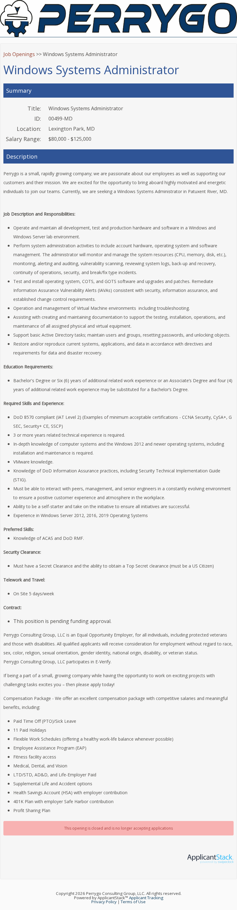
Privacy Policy (104, 901)
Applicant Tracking (146, 897)
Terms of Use (133, 901)
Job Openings (19, 54)
